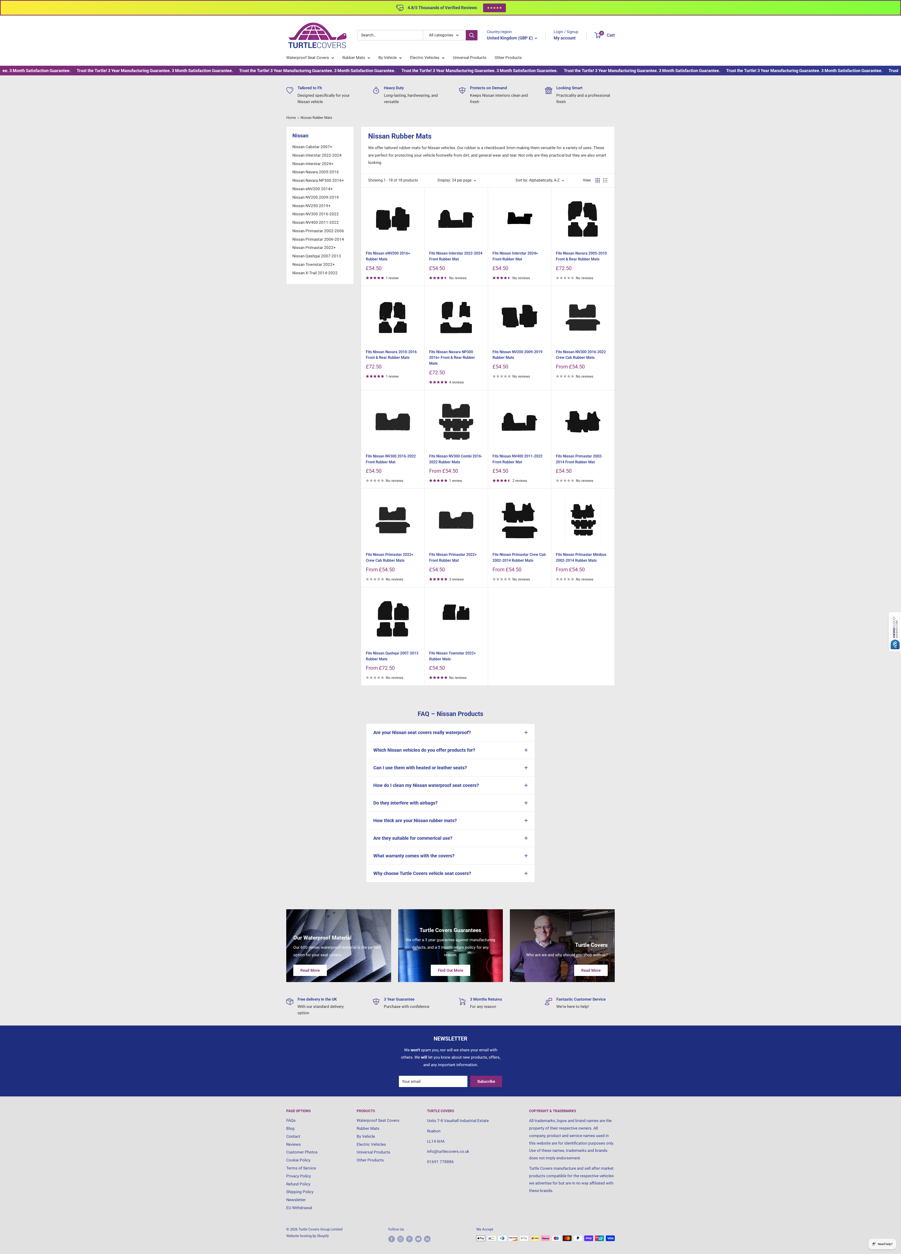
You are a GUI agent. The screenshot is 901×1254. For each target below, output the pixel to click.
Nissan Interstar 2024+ (312, 163)
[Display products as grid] (598, 180)
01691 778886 (440, 1161)
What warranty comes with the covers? (413, 856)
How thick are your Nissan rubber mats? (415, 820)
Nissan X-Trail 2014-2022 (315, 273)
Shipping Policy (299, 1191)
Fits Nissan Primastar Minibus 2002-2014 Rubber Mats (581, 557)
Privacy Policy (298, 1176)
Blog (290, 1128)
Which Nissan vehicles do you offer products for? (424, 750)
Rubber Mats (353, 57)
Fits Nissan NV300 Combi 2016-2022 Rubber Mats (455, 459)
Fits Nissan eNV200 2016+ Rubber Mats (388, 256)
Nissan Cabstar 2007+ (312, 146)
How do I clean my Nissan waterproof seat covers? (426, 785)
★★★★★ (494, 8)
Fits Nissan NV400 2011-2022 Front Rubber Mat (517, 459)
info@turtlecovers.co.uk (448, 1151)
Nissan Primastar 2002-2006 (318, 230)
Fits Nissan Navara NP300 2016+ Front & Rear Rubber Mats (452, 358)
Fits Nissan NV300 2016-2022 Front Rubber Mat (391, 459)
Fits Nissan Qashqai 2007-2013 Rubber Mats (392, 656)
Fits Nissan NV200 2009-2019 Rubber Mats (517, 355)
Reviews (293, 1144)
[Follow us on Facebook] (391, 1238)
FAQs (291, 1120)
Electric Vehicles (424, 57)
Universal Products (469, 57)
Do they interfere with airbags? (405, 803)
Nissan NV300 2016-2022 (315, 214)
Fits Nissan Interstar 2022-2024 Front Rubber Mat (455, 256)
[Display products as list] (605, 180)
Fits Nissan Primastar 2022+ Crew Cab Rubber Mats (389, 557)
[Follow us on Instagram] (400, 1238)
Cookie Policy (298, 1160)
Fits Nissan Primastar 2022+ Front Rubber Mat (453, 557)
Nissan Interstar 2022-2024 (317, 155)
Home (291, 118)
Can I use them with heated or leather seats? (420, 767)
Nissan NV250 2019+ (311, 205)
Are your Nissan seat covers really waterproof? (422, 732)
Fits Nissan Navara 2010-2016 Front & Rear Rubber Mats (391, 355)
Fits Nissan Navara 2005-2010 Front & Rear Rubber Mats (581, 256)
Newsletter (296, 1199)
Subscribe (486, 1081)
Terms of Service (301, 1168)
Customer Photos (302, 1152)
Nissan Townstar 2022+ (313, 264)
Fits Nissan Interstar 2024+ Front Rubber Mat (515, 256)
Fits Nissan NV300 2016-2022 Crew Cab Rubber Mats (581, 355)
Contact (293, 1136)
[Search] (471, 35)
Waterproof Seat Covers (307, 57)
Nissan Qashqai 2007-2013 (316, 256)
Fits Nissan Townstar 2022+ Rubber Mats (452, 656)
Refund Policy (298, 1184)
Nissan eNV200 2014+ (312, 188)
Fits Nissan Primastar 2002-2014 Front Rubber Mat (579, 459)
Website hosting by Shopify (307, 1236)
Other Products (508, 57)
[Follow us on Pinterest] (409, 1238)
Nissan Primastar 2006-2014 (318, 239)
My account (565, 37)
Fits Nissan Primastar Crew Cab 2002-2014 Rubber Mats (519, 557)
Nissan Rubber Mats (316, 118)
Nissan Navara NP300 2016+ (318, 180)
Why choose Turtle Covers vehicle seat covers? (422, 873)
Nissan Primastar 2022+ (314, 247)
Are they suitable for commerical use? (412, 838)
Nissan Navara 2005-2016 (315, 172)
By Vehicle (387, 57)
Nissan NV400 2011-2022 (315, 222)
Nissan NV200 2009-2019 (315, 197)
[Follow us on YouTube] (418, 1238)
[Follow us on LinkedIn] (427, 1238)
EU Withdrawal (299, 1207)
